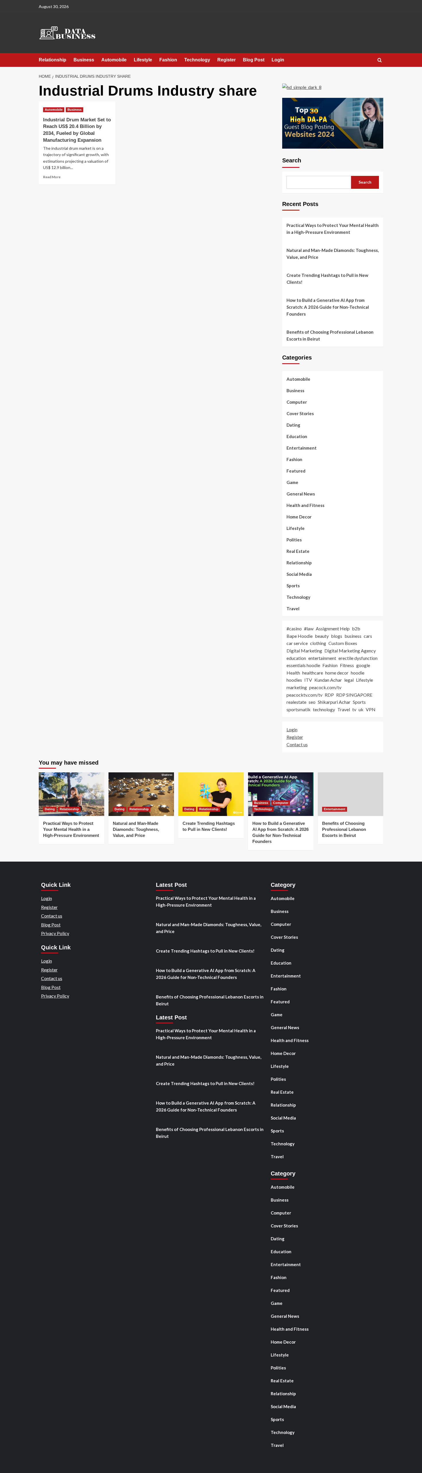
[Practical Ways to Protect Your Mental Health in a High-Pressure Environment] (71, 794)
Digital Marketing (304, 650)
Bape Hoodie (300, 636)
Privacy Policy (55, 933)
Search (291, 160)
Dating (293, 424)
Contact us (297, 744)
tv (354, 709)
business (352, 636)
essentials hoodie (303, 665)
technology (324, 709)
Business (83, 59)
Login (278, 59)
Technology (197, 59)
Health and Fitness (305, 505)
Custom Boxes (342, 643)
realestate (296, 702)
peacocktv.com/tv (304, 694)
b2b (356, 628)
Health (293, 672)
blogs (336, 636)
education (296, 658)
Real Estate (298, 551)
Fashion (168, 59)
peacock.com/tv (325, 687)
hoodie (357, 672)
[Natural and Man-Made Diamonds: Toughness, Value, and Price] (141, 794)
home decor (337, 672)
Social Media (299, 574)
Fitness (347, 665)
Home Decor (299, 516)
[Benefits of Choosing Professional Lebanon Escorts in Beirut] (350, 794)
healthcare (312, 672)
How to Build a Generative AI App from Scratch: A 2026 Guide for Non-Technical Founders (328, 307)
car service (297, 643)
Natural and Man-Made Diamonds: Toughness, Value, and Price (333, 254)
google (363, 665)
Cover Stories (300, 413)
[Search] (379, 60)
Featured (296, 470)
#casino (294, 628)
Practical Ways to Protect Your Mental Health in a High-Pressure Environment (333, 229)
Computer (297, 402)
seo (312, 702)
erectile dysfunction (358, 658)
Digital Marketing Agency (350, 650)
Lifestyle (143, 59)
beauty (322, 636)
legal (349, 680)
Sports (293, 585)
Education (297, 436)
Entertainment (302, 447)
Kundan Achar (328, 680)
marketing (297, 687)
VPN (370, 709)
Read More (52, 177)
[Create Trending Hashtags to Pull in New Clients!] (211, 794)
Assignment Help (333, 628)
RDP (329, 694)
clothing (318, 643)
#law (308, 628)
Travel (293, 608)
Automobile (114, 59)
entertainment (322, 658)
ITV (308, 680)
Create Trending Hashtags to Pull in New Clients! (327, 279)
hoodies (294, 680)
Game (292, 482)
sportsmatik (299, 709)
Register (226, 59)
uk (361, 709)
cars (368, 636)
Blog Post (253, 59)
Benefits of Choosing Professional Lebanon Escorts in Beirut (330, 335)
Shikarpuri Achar (334, 702)
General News (301, 493)
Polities (294, 539)
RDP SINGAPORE (354, 694)
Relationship (52, 59)
